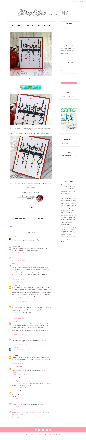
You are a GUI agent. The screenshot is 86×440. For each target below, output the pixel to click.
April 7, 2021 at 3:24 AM (17, 406)
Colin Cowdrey (15, 366)
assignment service (40, 294)
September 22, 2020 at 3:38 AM (19, 352)
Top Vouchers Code (17, 410)
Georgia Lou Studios (50, 434)
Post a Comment (14, 417)
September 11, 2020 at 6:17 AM (19, 334)
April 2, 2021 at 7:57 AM (17, 398)
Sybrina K (14, 246)
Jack (13, 355)
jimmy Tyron (15, 338)
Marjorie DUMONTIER (17, 255)
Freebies (21, 2)
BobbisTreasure (16, 236)
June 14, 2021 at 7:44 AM (18, 414)
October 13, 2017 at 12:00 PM (19, 243)
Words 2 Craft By (38, 82)
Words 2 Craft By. (31, 187)
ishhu (13, 263)
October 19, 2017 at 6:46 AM (18, 260)
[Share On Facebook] (26, 211)
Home (4, 2)
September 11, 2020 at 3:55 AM (19, 301)
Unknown (14, 285)
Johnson (14, 347)
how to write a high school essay (32, 394)
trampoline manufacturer (35, 412)
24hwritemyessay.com (31, 325)
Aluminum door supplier (42, 359)
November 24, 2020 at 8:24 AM (19, 374)
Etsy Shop (39, 2)
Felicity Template (37, 434)
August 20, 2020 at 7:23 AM (18, 282)
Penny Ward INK (30, 434)
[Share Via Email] (36, 211)
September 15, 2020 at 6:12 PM (19, 344)
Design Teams (12, 2)
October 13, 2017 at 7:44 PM (18, 252)
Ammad (14, 402)
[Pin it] (31, 211)
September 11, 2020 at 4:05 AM (19, 318)
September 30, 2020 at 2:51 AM (19, 363)
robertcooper (15, 390)
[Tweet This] (20, 211)
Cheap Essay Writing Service (19, 279)
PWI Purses (30, 2)
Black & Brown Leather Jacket (19, 316)
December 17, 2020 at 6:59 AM (19, 387)
